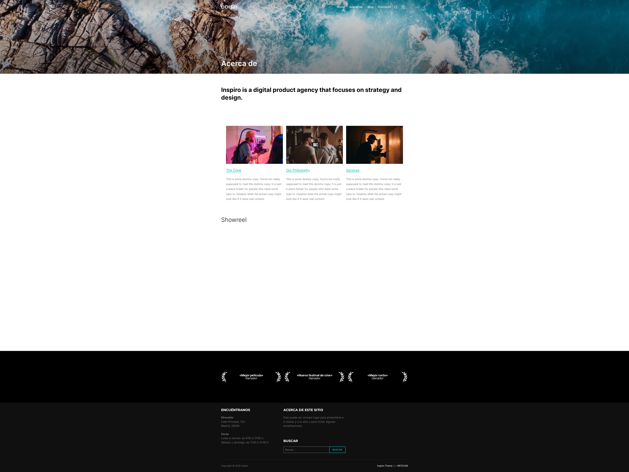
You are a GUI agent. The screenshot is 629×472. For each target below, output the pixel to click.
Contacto (385, 7)
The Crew (233, 170)
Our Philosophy (298, 170)
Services (352, 170)
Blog (371, 7)
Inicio (340, 7)
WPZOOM (402, 465)
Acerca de (356, 7)
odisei (229, 7)
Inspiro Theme (384, 465)
